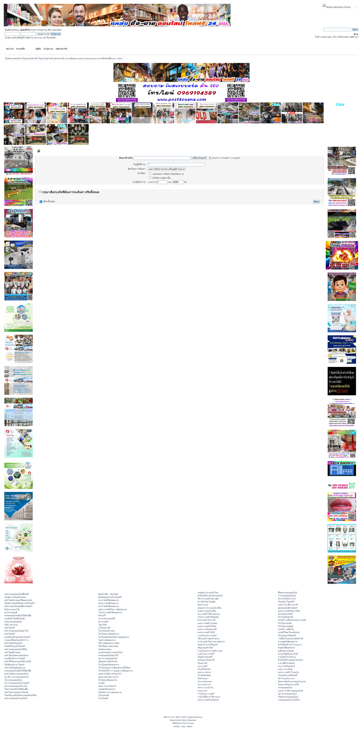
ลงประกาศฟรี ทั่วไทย (207, 626)
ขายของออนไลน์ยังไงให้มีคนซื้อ (17, 615)
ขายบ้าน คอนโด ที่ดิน (207, 611)
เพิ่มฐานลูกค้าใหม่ (205, 647)
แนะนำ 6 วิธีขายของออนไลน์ (290, 691)
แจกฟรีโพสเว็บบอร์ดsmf (288, 632)
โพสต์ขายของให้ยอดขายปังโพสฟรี (19, 603)
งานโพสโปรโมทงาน (287, 657)
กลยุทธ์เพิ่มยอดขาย (106, 689)
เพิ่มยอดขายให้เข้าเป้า (108, 661)
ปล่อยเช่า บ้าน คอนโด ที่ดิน (209, 608)
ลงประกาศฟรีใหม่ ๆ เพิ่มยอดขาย (112, 609)
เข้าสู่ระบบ (42, 30)
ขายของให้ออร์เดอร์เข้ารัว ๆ (16, 640)
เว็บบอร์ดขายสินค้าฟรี (287, 675)
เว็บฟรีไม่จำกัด (204, 669)
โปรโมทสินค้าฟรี (285, 617)
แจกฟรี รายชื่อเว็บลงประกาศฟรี (292, 620)
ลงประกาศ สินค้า (285, 669)
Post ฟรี (102, 615)
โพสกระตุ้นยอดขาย (106, 640)
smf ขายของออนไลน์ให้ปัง (15, 649)
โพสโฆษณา (203, 678)
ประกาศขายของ (205, 681)
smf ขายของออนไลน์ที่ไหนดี (16, 594)
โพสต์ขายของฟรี (205, 657)
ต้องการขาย (203, 605)
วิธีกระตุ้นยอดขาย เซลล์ (108, 643)
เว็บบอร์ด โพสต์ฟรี (286, 601)
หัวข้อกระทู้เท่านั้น (161, 178)
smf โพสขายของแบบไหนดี (16, 692)
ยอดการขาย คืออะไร (107, 686)
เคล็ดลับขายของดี (286, 651)
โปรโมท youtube (285, 626)
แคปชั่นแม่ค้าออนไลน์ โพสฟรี (17, 637)
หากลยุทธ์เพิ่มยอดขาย (287, 641)
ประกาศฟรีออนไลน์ (286, 666)
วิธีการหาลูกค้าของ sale (208, 598)
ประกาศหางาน (204, 684)
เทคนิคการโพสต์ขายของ (15, 597)
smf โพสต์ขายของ (12, 652)
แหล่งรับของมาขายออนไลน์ (110, 652)
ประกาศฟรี (103, 622)
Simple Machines (195, 717)
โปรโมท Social (284, 623)
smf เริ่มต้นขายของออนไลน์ (16, 674)
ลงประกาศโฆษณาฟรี (207, 629)
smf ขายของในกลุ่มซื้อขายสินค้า (18, 606)
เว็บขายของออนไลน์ (13, 680)
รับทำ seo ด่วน (11, 625)
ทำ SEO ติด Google (206, 601)
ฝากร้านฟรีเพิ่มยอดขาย (108, 606)
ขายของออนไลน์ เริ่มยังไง (289, 700)
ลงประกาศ (202, 691)
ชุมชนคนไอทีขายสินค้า (288, 608)
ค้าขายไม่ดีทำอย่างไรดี (288, 654)
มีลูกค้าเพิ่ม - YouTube (108, 594)
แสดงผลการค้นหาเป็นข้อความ (168, 174)
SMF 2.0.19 (169, 717)
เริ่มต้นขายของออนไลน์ (288, 697)
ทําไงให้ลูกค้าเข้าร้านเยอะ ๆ (290, 644)
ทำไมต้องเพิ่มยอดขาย (107, 680)
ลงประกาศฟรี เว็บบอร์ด (288, 672)
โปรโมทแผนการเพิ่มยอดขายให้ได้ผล (114, 668)
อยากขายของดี (10, 612)
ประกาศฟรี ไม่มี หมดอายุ (209, 614)
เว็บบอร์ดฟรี (103, 695)
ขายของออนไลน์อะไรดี (108, 655)
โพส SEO (102, 625)
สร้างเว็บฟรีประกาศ (287, 598)
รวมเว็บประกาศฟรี (206, 654)
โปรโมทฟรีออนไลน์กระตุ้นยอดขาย (113, 637)
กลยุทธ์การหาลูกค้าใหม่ (208, 592)
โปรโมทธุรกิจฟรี (285, 614)
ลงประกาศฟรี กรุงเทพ (207, 623)
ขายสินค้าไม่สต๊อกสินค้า (14, 618)
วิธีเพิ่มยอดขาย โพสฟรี (14, 664)
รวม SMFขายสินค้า (286, 663)
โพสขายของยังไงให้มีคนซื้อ (16, 689)
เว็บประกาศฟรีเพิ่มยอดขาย (110, 612)
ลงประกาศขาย (204, 672)
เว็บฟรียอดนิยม (204, 675)
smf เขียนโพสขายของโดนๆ (16, 655)
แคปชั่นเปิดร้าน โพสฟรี (14, 658)
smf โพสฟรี (9, 628)
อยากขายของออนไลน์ (107, 658)
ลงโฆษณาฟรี (104, 628)
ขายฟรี (101, 683)
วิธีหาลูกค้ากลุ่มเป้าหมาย (208, 638)
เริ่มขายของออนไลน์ (13, 622)
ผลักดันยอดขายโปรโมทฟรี (110, 597)
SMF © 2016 (180, 717)
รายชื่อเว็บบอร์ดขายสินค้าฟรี (290, 638)
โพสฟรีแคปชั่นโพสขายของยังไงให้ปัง (20, 695)
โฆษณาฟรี (202, 663)
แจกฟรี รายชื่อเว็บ (286, 629)
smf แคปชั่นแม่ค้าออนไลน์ (15, 698)
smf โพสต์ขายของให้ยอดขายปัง (18, 600)
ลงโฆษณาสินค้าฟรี (206, 660)
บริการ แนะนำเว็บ (205, 687)
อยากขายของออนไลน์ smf (15, 686)
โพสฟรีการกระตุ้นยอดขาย (109, 692)
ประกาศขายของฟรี (106, 618)
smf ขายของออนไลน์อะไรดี (16, 631)
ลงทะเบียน (56, 30)
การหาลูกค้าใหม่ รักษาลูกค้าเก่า (211, 641)
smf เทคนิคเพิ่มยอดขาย (14, 668)
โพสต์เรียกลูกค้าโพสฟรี (14, 646)
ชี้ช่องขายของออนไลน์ (287, 592)
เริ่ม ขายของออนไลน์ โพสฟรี (16, 683)
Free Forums (188, 723)
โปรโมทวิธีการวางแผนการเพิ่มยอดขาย (115, 671)
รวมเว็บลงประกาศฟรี (207, 635)
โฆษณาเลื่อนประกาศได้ (288, 684)
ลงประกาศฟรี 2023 (206, 632)
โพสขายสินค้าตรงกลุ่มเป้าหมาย (292, 681)
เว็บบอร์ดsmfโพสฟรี (287, 635)
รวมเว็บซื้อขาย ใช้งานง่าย (209, 697)
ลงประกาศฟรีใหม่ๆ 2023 (289, 611)
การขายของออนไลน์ (287, 595)
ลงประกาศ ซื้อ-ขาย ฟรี (288, 605)
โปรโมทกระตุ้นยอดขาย (108, 634)
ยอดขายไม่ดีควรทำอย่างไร (110, 674)
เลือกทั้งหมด (49, 201)
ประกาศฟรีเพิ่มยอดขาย (108, 600)
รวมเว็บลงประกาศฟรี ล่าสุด (210, 651)
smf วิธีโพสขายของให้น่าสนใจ (17, 661)
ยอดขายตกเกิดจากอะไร (108, 677)
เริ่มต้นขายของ (104, 649)
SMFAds (175, 723)
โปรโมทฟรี (103, 698)
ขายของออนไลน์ (285, 687)
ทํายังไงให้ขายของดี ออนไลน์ (210, 595)
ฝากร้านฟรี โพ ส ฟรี (206, 620)
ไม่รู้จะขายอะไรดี (11, 609)
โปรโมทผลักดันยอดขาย (108, 664)
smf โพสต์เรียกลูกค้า (13, 643)
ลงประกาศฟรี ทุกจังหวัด (208, 700)
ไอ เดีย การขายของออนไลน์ (16, 677)
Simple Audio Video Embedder (183, 720)
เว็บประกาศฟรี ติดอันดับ (208, 617)
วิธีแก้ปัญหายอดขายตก (108, 646)
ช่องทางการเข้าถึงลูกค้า (208, 644)
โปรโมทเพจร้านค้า (106, 631)
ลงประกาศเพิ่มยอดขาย (108, 603)
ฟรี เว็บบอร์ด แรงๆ (286, 678)
